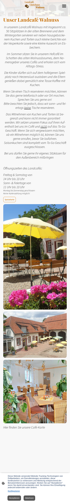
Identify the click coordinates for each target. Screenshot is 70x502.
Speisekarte (9, 199)
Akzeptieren (14, 498)
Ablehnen (29, 498)
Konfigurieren (14, 491)
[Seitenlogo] (35, 11)
